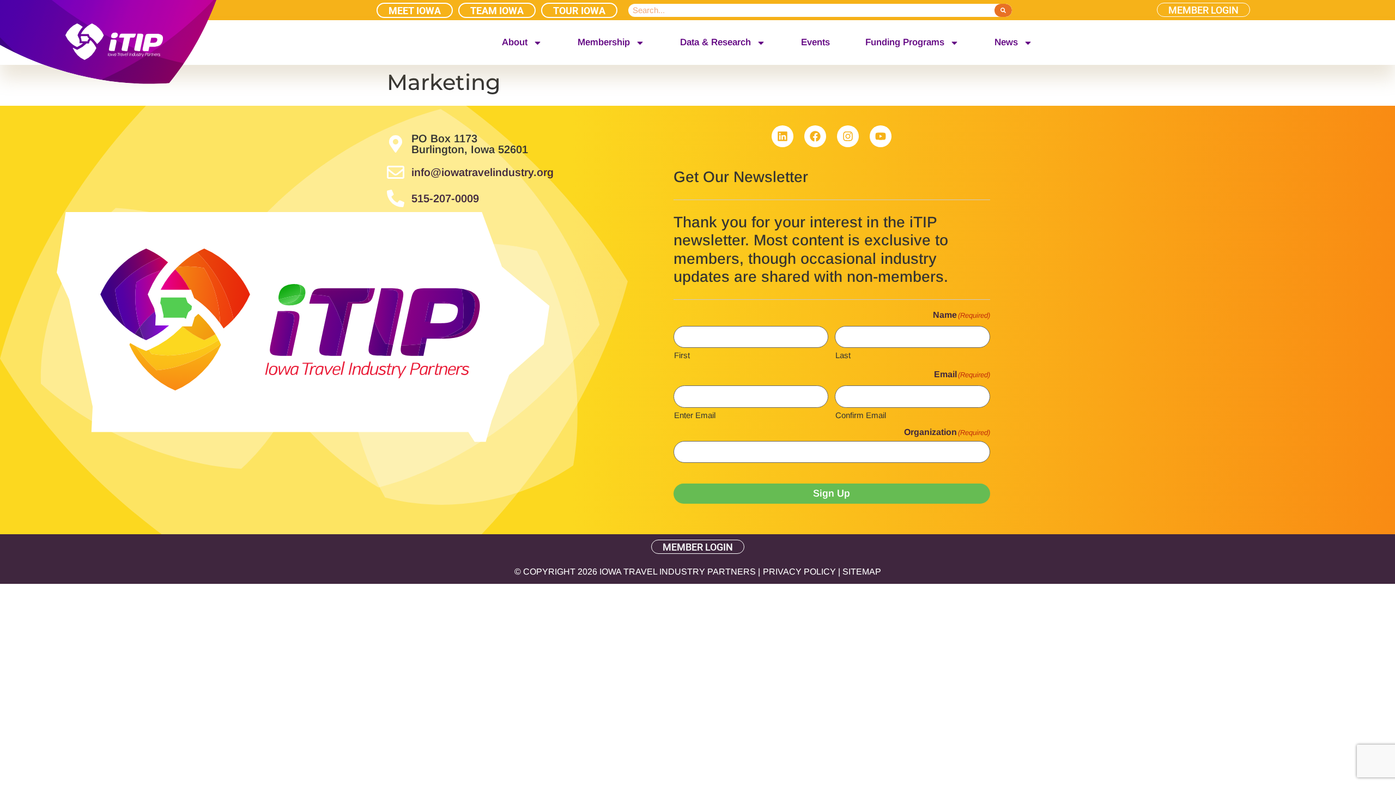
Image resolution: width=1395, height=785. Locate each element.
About (514, 42)
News (1006, 42)
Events (815, 42)
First (682, 355)
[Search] (1002, 10)
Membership (604, 42)
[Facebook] (815, 136)
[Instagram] (848, 136)
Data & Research (715, 42)
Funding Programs (904, 42)
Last (843, 355)
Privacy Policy (799, 571)
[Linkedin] (782, 136)
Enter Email (694, 414)
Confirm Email (860, 414)
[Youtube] (880, 136)
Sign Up (831, 493)
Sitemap (861, 571)
